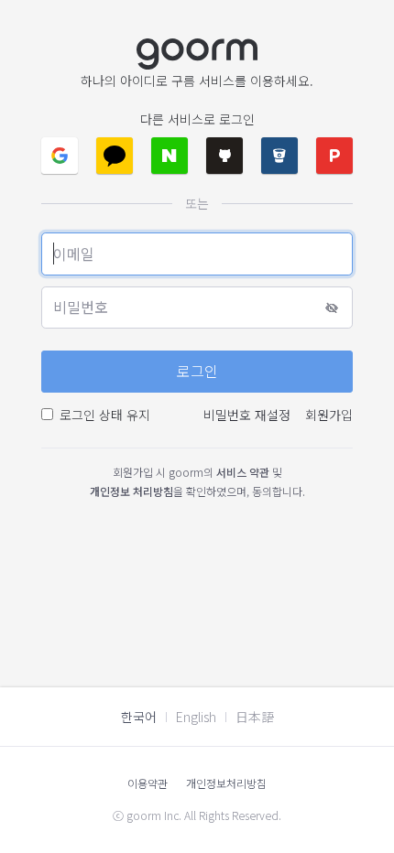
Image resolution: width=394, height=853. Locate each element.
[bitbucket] (279, 155)
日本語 (254, 716)
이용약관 (147, 783)
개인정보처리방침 (226, 783)
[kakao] (114, 155)
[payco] (334, 155)
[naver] (169, 155)
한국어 (139, 716)
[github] (224, 155)
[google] (59, 155)
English (196, 716)
